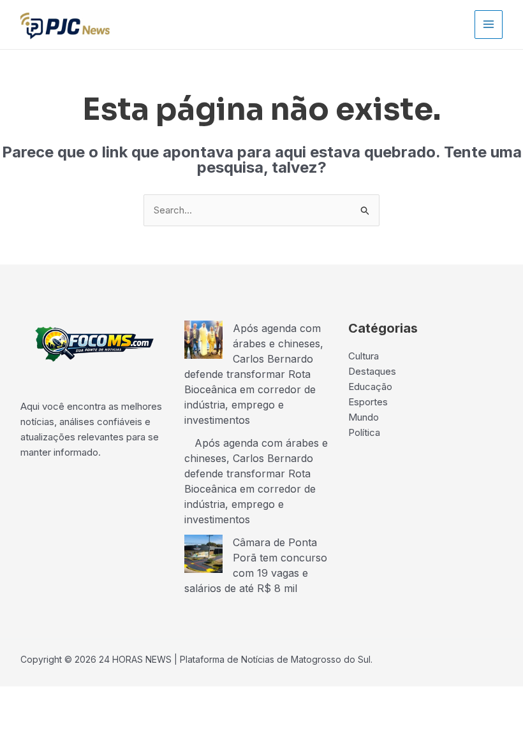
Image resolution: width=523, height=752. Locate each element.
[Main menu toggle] (489, 24)
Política (364, 432)
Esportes (368, 402)
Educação (370, 386)
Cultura (363, 356)
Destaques (372, 371)
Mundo (363, 417)
